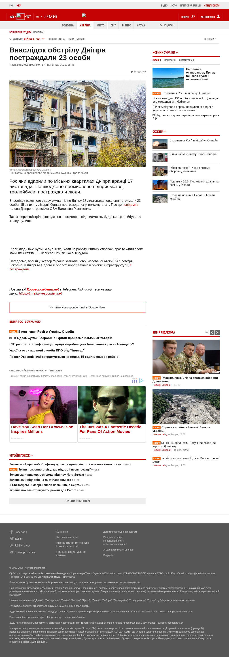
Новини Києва (57, 39)
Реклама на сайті (67, 537)
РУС (11, 5)
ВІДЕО (164, 5)
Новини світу (160, 434)
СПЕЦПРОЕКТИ (212, 5)
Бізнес (126, 25)
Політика (38, 32)
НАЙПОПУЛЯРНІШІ (190, 5)
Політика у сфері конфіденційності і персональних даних (115, 540)
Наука (141, 25)
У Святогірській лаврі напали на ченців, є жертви (49, 485)
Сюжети (158, 131)
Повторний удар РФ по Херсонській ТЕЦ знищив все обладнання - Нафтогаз (186, 100)
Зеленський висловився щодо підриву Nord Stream (50, 474)
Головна (68, 25)
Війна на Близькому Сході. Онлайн (193, 154)
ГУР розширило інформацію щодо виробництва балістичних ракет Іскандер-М (71, 344)
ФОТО (174, 5)
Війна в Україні (76, 39)
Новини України (164, 52)
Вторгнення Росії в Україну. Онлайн (42, 331)
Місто (100, 25)
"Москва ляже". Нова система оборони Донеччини (190, 169)
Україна (85, 25)
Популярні (170, 60)
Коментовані (186, 60)
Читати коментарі (78, 501)
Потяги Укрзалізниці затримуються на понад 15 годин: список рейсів (64, 356)
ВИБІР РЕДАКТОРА (164, 332)
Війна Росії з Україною (34, 370)
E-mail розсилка (25, 552)
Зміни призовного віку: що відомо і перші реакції (54, 469)
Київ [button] (12, 16)
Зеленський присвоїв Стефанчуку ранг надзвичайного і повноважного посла (70, 464)
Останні (157, 60)
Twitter (19, 538)
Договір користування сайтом (120, 531)
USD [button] (38, 16)
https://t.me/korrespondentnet (40, 293)
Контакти (62, 531)
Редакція (108, 555)
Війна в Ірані (54, 39)
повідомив (130, 204)
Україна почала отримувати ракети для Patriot (47, 490)
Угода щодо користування (118, 549)
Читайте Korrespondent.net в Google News (78, 307)
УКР (19, 5)
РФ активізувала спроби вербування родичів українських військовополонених (183, 108)
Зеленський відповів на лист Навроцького (44, 479)
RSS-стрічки (22, 545)
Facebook (21, 532)
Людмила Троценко (28, 64)
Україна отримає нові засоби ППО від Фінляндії (46, 350)
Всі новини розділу (20, 32)
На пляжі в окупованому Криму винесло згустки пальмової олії (200, 74)
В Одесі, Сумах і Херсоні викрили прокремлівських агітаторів (63, 338)
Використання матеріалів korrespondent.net (72, 544)
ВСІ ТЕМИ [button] (209, 39)
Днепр (59, 370)
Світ (113, 25)
